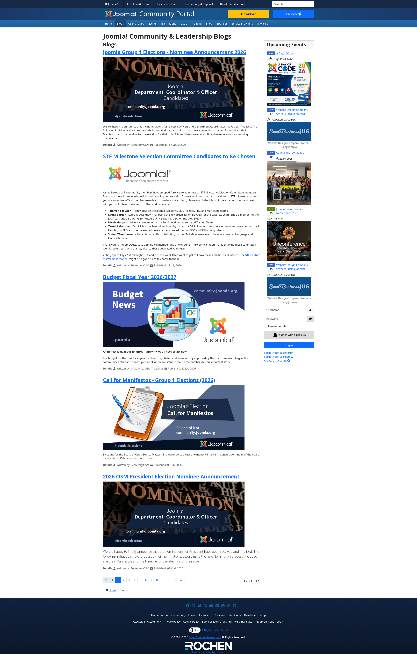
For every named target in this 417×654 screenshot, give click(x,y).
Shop (209, 23)
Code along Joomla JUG (290, 152)
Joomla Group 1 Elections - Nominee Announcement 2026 (174, 52)
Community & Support (199, 4)
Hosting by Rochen (208, 652)
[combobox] (293, 4)
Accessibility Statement (147, 621)
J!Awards (262, 23)
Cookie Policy (191, 621)
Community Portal (166, 13)
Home (109, 23)
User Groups (136, 23)
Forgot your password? (278, 353)
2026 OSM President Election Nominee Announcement (171, 476)
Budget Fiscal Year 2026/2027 (139, 276)
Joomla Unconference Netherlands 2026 (289, 211)
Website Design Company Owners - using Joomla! (292, 111)
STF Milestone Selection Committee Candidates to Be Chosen (179, 156)
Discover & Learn (168, 4)
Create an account (275, 360)
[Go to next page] (175, 580)
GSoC (183, 23)
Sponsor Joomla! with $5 (217, 621)
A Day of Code (285, 53)
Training (197, 23)
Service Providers (242, 23)
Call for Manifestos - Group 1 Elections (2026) (159, 380)
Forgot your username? (278, 356)
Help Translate (243, 621)
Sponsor (222, 23)
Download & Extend (138, 4)
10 (168, 580)
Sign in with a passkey (292, 335)
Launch (291, 14)
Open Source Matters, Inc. (205, 637)
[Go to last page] (181, 580)
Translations (168, 23)
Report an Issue (264, 621)
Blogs (120, 23)
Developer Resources (233, 4)
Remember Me (277, 326)
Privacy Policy (172, 621)
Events (152, 23)
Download (249, 14)
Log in (289, 345)
